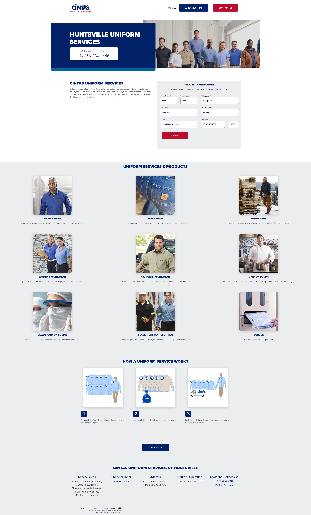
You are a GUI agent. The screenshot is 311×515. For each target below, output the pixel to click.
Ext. (230, 119)
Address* (164, 107)
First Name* (166, 96)
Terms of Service (112, 512)
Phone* (205, 119)
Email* (163, 119)
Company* (206, 96)
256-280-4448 (96, 55)
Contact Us (226, 7)
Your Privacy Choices (109, 508)
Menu (172, 8)
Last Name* (186, 96)
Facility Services (224, 485)
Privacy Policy (99, 512)
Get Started (175, 135)
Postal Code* (207, 107)
